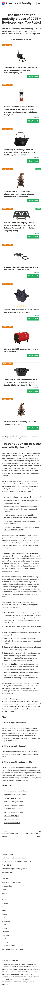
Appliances (6, 921)
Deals (4, 910)
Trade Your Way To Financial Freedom (16, 861)
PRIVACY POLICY (9, 946)
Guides (4, 914)
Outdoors (6, 935)
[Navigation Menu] (39, 3)
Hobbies (6, 932)
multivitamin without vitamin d (13, 858)
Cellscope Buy (7, 872)
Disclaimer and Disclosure (11, 882)
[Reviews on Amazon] (21, 306)
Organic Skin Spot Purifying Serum (14, 868)
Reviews (5, 903)
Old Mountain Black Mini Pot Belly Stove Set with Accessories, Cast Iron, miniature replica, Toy (20, 70)
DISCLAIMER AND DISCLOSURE (12, 949)
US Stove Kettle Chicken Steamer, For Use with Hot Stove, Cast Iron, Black (21, 311)
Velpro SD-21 (6, 865)
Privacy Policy (7, 886)
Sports (4, 928)
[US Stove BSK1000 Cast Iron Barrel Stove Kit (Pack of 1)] (21, 338)
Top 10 (4, 917)
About (4, 889)
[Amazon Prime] (36, 118)
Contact (5, 893)
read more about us (32, 709)
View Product (33, 76)
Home (4, 900)
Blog (3, 907)
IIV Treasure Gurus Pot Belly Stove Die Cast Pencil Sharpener (20, 423)
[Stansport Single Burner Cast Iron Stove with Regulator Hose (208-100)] (21, 256)
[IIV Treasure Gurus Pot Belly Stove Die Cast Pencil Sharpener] (21, 410)
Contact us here (8, 709)
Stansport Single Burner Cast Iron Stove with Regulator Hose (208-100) (21, 268)
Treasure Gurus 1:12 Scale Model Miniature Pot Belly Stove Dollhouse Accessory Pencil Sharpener (19, 194)
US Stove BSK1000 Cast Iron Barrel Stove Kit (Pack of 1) (21, 350)
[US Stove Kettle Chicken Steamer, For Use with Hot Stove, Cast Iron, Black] (21, 295)
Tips (4, 924)
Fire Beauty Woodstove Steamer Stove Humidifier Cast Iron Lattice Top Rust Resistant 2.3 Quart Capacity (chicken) (20, 382)
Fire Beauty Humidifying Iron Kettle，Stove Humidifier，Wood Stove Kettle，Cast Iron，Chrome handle (20, 152)
